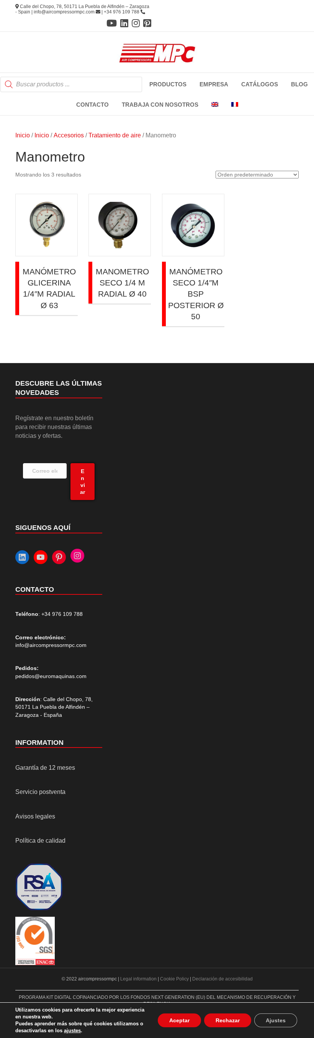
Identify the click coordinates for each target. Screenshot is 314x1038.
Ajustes (276, 1020)
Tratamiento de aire (114, 135)
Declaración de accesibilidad (222, 979)
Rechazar (228, 1020)
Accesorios (69, 135)
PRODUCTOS (167, 84)
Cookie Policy (174, 979)
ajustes (72, 1030)
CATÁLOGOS (259, 84)
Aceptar (179, 1020)
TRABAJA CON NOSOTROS (160, 104)
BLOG (299, 84)
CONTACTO (92, 104)
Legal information (139, 979)
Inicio (22, 135)
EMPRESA (214, 84)
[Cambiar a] (215, 105)
